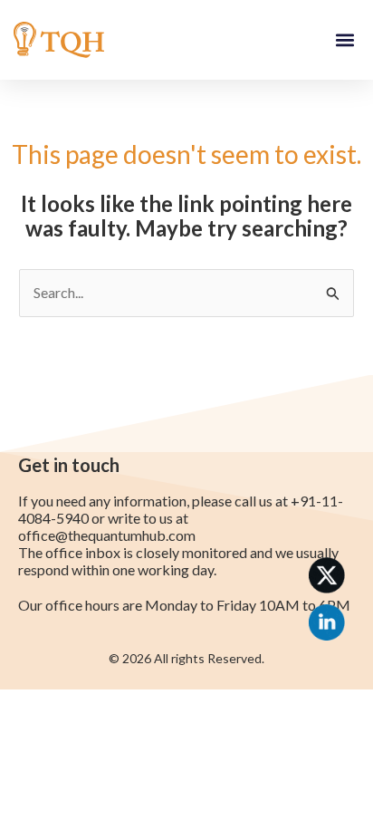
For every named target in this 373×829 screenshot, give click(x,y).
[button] (344, 40)
